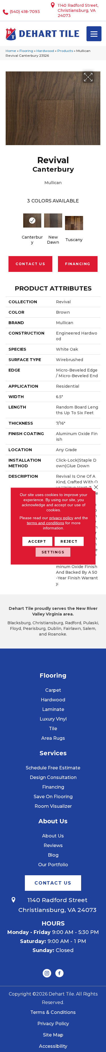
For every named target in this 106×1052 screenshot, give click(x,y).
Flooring (26, 51)
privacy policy (61, 518)
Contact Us (30, 264)
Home (11, 51)
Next (97, 220)
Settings (53, 552)
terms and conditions (45, 523)
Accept (37, 541)
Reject (69, 541)
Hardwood (45, 51)
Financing (77, 264)
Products (65, 51)
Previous (8, 220)
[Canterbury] (32, 220)
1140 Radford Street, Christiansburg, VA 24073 (78, 10)
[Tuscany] (74, 223)
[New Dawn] (53, 220)
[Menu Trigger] (94, 34)
